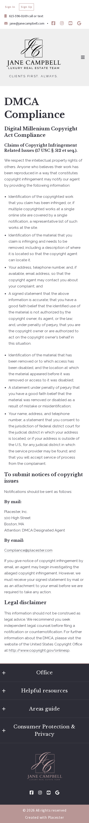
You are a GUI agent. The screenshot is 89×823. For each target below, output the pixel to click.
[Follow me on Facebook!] (53, 23)
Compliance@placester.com (28, 550)
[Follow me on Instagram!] (62, 23)
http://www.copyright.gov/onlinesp (39, 650)
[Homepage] (33, 54)
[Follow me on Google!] (79, 23)
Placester (56, 817)
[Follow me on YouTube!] (70, 23)
